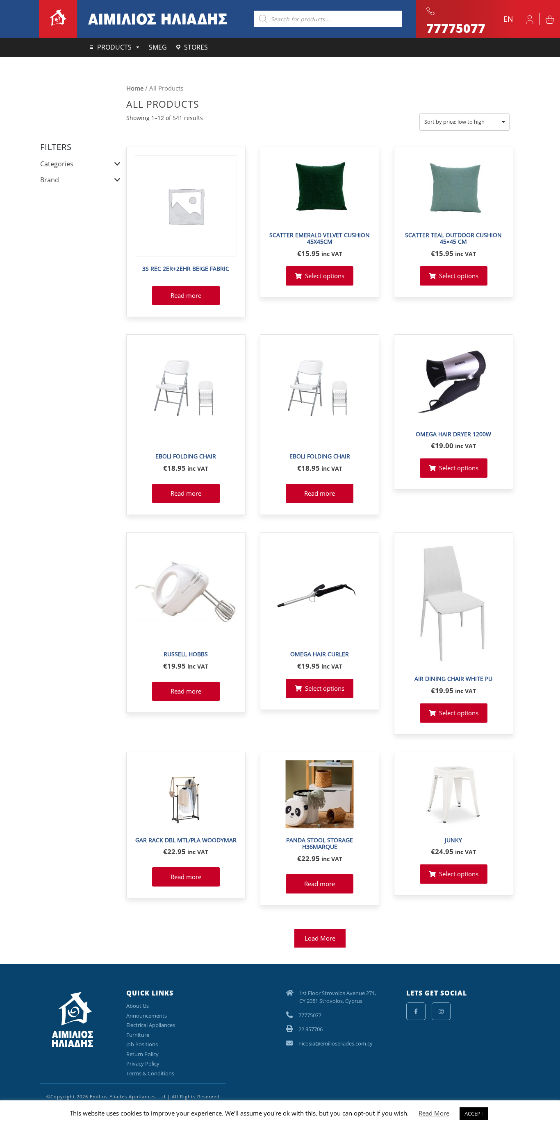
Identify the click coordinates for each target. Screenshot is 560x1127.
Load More (320, 938)
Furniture (137, 1035)
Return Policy (142, 1054)
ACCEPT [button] (473, 1113)
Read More (434, 1113)
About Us (137, 1005)
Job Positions (142, 1044)
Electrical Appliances (150, 1025)
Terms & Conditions (150, 1073)
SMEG (158, 47)
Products (114, 47)
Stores (196, 47)
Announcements (146, 1015)
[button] (464, 122)
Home (134, 88)
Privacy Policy (142, 1063)
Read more (186, 295)
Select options (324, 276)
